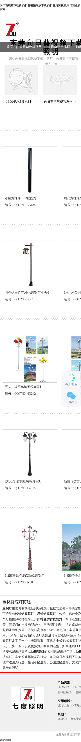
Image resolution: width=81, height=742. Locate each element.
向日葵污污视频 (59, 47)
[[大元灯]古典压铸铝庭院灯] (30, 475)
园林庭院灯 (64, 692)
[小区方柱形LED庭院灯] (30, 192)
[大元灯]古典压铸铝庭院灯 (23, 481)
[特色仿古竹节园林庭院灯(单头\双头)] (30, 287)
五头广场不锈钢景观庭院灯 (24, 387)
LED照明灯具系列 (18, 101)
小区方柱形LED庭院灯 (20, 198)
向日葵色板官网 (31, 47)
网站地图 (5, 740)
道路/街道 (63, 705)
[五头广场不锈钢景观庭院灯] (30, 381)
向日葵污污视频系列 (58, 101)
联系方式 (38, 57)
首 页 (10, 47)
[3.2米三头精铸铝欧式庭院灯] (30, 570)
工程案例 (20, 57)
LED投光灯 (64, 687)
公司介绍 (63, 718)
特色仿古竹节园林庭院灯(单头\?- (27, 292)
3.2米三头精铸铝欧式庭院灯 (24, 575)
